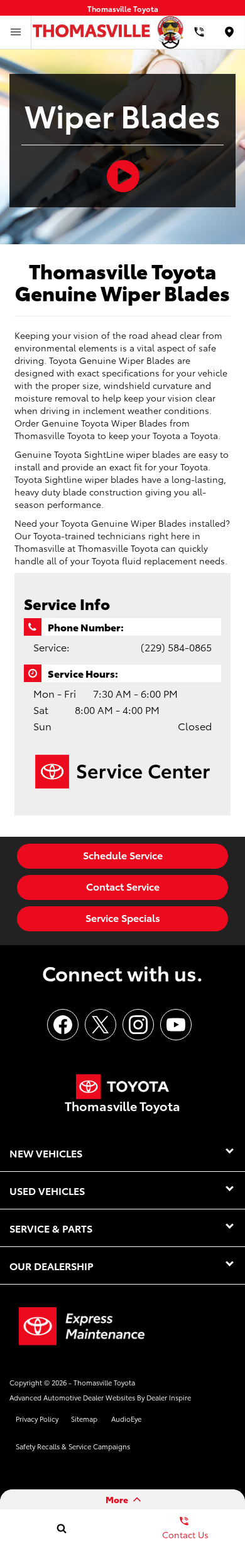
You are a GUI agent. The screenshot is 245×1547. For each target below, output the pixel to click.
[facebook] (63, 1024)
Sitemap (84, 1419)
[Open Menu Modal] (15, 32)
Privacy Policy (37, 1419)
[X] (100, 1024)
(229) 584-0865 (176, 646)
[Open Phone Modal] (199, 32)
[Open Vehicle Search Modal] (61, 1528)
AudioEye (126, 1419)
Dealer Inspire (168, 1397)
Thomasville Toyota (104, 1382)
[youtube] (176, 1024)
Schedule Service (123, 854)
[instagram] (138, 1024)
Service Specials (122, 917)
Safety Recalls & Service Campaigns (73, 1446)
